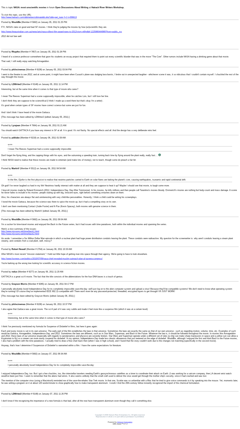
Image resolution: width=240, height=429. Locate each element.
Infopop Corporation (124, 422)
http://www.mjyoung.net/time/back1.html (20, 231)
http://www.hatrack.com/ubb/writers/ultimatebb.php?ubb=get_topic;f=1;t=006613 (39, 17)
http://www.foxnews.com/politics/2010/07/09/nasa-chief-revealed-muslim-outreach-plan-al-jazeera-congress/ (52, 258)
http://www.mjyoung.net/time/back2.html (20, 234)
